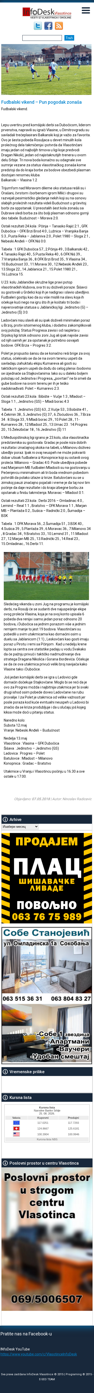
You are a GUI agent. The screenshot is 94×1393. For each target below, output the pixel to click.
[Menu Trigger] (86, 10)
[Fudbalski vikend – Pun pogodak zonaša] (46, 599)
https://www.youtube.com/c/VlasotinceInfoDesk (39, 1354)
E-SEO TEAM (47, 1379)
